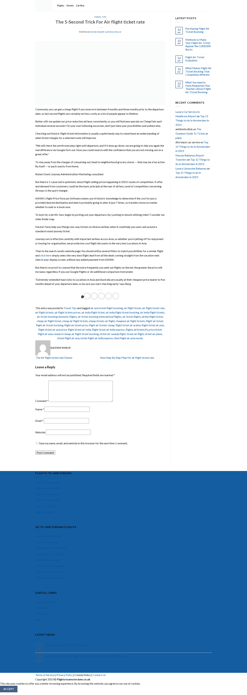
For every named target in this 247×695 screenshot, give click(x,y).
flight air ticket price (76, 325)
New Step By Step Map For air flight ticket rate (127, 357)
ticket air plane (153, 333)
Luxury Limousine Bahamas (190, 168)
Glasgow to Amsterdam (49, 571)
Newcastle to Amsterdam (50, 577)
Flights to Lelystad (45, 506)
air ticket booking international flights (99, 316)
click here (45, 255)
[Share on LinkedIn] (115, 296)
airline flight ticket (152, 316)
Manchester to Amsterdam (50, 554)
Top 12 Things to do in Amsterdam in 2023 (192, 120)
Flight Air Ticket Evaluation (194, 58)
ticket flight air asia (68, 338)
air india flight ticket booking (122, 312)
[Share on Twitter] (94, 296)
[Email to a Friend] (101, 296)
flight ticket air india (79, 329)
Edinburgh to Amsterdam (49, 565)
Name (39, 409)
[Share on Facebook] (87, 296)
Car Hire (80, 5)
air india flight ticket (93, 312)
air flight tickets (44, 312)
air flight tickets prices (67, 312)
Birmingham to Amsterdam (51, 548)
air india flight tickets (152, 312)
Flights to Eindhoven (47, 500)
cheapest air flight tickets (130, 321)
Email (39, 420)
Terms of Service (44, 675)
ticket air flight (135, 333)
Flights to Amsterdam (47, 482)
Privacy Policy (43, 607)
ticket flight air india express (96, 338)
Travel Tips (100, 17)
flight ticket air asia (153, 325)
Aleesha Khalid (113, 32)
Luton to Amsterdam (47, 542)
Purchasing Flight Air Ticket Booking (197, 30)
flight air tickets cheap (102, 325)
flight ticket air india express (108, 329)
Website (40, 432)
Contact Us (41, 613)
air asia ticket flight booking (107, 308)
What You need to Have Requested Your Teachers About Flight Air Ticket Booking (198, 87)
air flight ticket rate (153, 308)
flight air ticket (154, 321)
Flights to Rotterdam (47, 488)
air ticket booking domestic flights (57, 316)
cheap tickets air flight (102, 321)
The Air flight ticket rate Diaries (53, 357)
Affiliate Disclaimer (46, 602)
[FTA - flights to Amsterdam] (43, 5)
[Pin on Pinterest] (108, 296)
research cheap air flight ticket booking (76, 333)
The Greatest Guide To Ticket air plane (191, 133)
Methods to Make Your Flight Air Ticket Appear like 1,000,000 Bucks (198, 44)
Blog (38, 619)
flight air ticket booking (49, 325)
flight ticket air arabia (128, 325)
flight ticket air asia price (52, 329)
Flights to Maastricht (47, 494)
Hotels (70, 5)
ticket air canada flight (113, 333)
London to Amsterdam (48, 536)
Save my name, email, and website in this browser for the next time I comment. (83, 443)
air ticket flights (131, 316)
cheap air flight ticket (49, 321)
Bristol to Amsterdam (47, 559)
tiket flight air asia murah (128, 338)
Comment (41, 400)
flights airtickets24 (137, 329)
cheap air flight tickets (75, 321)
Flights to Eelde (44, 512)
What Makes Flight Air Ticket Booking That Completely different (198, 71)
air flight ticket (132, 308)
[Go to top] (240, 690)
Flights (60, 5)
